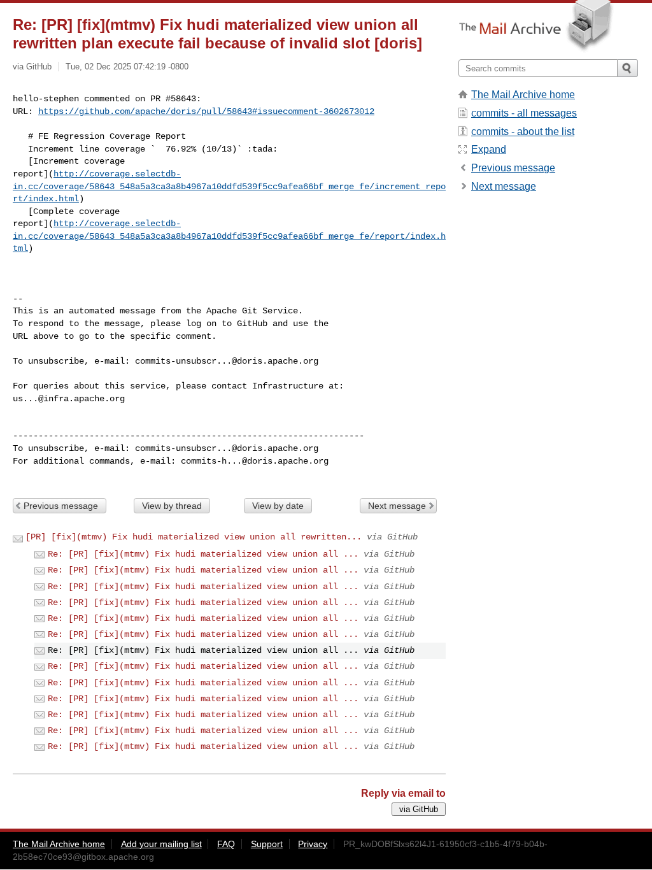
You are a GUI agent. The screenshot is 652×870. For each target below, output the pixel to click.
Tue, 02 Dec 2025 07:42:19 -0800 (127, 66)
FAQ (226, 844)
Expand (488, 149)
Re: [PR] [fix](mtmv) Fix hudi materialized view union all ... (203, 554)
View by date (278, 506)
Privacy (312, 844)
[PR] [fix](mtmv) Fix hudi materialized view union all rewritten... (193, 537)
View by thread (172, 506)
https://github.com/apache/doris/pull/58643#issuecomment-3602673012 (206, 111)
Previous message (61, 506)
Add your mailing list (161, 844)
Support (267, 844)
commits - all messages (524, 113)
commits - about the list (522, 131)
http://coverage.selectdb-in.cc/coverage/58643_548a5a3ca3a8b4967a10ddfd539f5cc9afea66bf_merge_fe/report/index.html (229, 235)
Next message (397, 506)
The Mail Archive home (523, 94)
